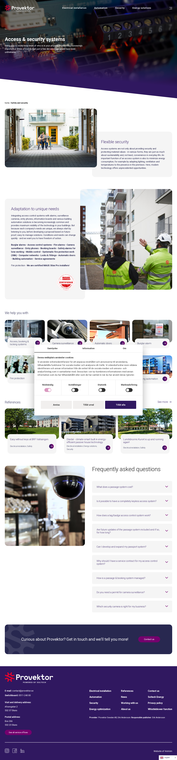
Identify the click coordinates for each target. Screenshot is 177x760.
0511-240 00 (25, 695)
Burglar (141, 343)
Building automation (147, 378)
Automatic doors (103, 343)
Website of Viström (163, 751)
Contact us (149, 639)
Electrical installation (74, 8)
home (7, 103)
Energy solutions (141, 8)
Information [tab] (88, 348)
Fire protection (17, 378)
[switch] (75, 390)
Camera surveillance (63, 343)
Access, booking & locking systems (19, 343)
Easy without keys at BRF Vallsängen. (29, 439)
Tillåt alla (120, 405)
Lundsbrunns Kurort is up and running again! (143, 441)
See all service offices (18, 732)
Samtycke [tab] (52, 348)
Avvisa (56, 405)
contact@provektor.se (22, 690)
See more (162, 401)
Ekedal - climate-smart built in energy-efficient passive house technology (86, 441)
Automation (100, 8)
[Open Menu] (170, 8)
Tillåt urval (88, 405)
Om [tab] (124, 348)
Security (120, 8)
